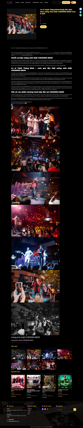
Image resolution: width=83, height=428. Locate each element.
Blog (41, 2)
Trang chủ (17, 2)
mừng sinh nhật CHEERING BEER (47, 52)
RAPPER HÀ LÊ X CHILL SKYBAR (63, 390)
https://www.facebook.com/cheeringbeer (19, 342)
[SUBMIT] (74, 409)
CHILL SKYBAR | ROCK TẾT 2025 (17, 390)
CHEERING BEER (18, 55)
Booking (46, 2)
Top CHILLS (27, 2)
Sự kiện (22, 2)
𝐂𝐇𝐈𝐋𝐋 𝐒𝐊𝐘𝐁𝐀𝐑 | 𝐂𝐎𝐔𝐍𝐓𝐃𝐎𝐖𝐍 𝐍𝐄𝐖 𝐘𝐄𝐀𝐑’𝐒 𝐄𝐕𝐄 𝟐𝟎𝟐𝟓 (33, 391)
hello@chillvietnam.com (18, 106)
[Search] (60, 2)
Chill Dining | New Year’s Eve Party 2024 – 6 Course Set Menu (48, 391)
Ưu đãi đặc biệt (36, 2)
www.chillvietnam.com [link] (18, 104)
